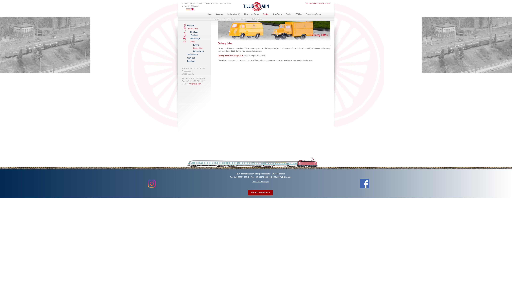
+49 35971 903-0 (241, 177)
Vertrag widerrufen (260, 192)
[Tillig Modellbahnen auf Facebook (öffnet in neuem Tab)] (364, 184)
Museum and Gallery (251, 14)
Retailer (288, 14)
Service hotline (192, 55)
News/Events (277, 14)
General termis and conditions (215, 3)
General (243, 19)
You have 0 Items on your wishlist (318, 3)
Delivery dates (257, 19)
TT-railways (194, 32)
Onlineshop (195, 6)
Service (265, 14)
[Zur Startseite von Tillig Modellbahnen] (256, 6)
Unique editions (198, 51)
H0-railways (194, 35)
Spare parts (191, 58)
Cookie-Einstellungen (260, 182)
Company (219, 14)
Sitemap (192, 3)
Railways (196, 45)
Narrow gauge (195, 38)
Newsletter (191, 26)
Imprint (184, 3)
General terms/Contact (313, 14)
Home (210, 14)
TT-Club (299, 14)
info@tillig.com (195, 84)
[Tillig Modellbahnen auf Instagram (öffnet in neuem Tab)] (152, 184)
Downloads (191, 61)
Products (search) (233, 14)
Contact (200, 3)
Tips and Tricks (229, 19)
